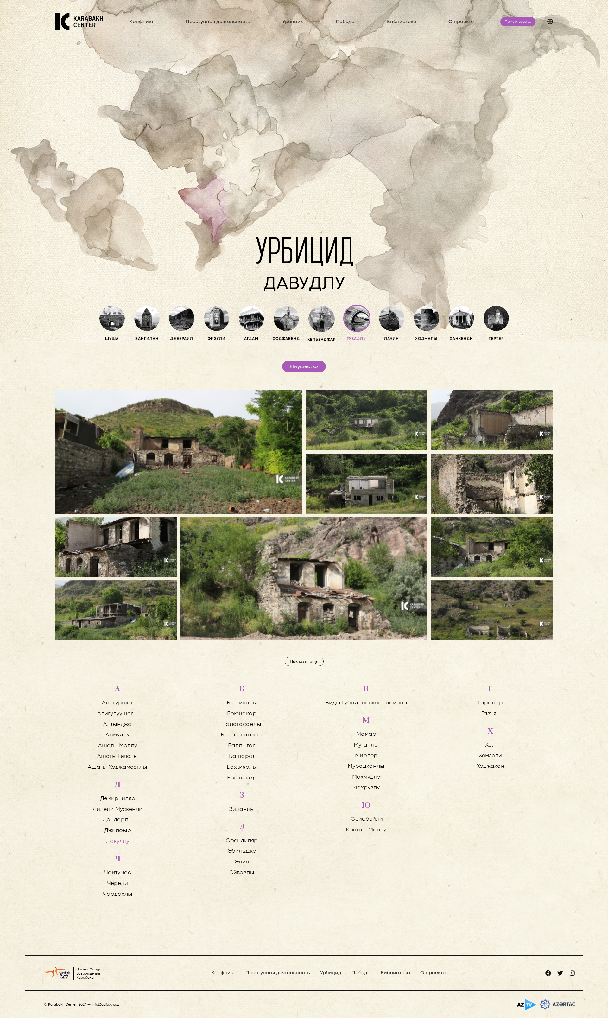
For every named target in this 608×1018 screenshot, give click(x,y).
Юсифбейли (366, 819)
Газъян (490, 713)
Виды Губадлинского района (366, 703)
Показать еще (304, 661)
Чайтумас (117, 872)
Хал (490, 745)
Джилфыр (117, 830)
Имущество (304, 367)
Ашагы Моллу (117, 745)
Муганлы (366, 745)
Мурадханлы (366, 766)
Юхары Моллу (366, 830)
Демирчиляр (117, 798)
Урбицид (293, 22)
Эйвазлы (241, 872)
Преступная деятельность (218, 22)
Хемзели (490, 756)
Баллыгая (242, 745)
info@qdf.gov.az (105, 1004)
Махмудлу (366, 777)
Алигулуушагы (117, 713)
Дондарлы (118, 820)
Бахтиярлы (242, 703)
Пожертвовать (518, 21)
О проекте (461, 22)
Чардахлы (117, 894)
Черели (117, 883)
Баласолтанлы (242, 735)
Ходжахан (490, 766)
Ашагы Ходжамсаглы (117, 767)
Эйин (242, 862)
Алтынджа (117, 724)
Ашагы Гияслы (117, 756)
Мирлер (366, 756)
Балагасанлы (241, 724)
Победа (345, 22)
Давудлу (117, 841)
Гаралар (490, 703)
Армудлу (117, 735)
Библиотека (401, 22)
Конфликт (142, 22)
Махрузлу (366, 788)
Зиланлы (242, 809)
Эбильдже (242, 851)
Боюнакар (241, 713)
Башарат (242, 756)
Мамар (366, 734)
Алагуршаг (117, 703)
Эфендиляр (242, 840)
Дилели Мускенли (117, 809)
